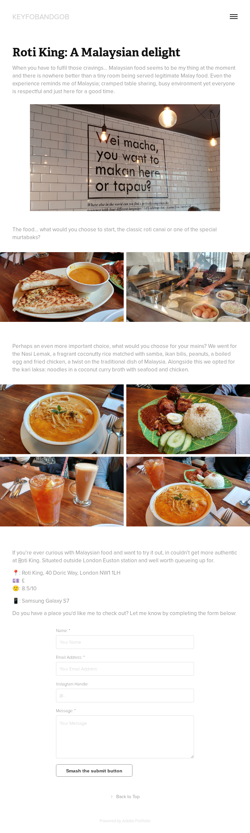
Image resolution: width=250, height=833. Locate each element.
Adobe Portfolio (136, 821)
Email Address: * (70, 657)
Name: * (63, 630)
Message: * (66, 710)
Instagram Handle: (72, 684)
